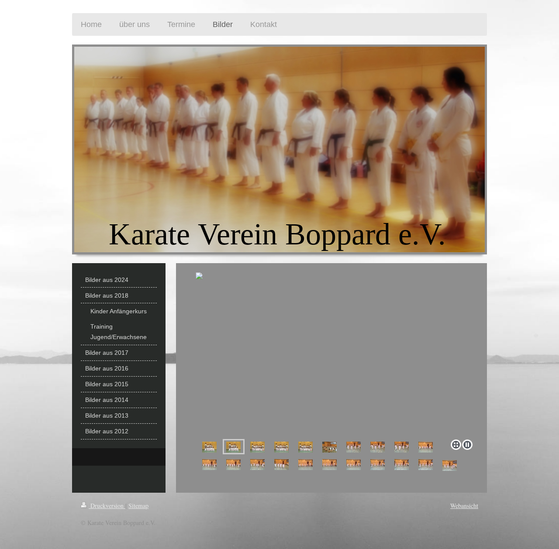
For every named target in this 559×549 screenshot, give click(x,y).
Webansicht (464, 505)
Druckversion (107, 505)
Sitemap (138, 505)
